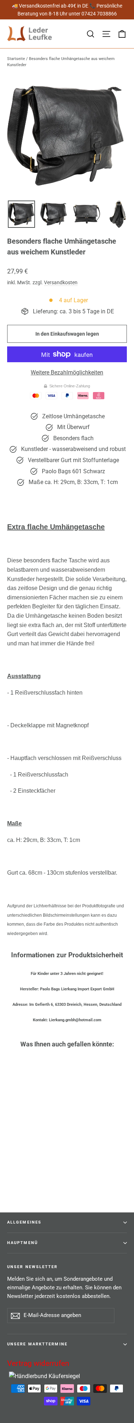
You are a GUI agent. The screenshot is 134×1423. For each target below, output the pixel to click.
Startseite (16, 58)
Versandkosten (61, 282)
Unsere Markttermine (37, 1344)
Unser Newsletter (32, 1267)
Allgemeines (24, 1222)
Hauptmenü (22, 1242)
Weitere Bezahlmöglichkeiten (67, 372)
